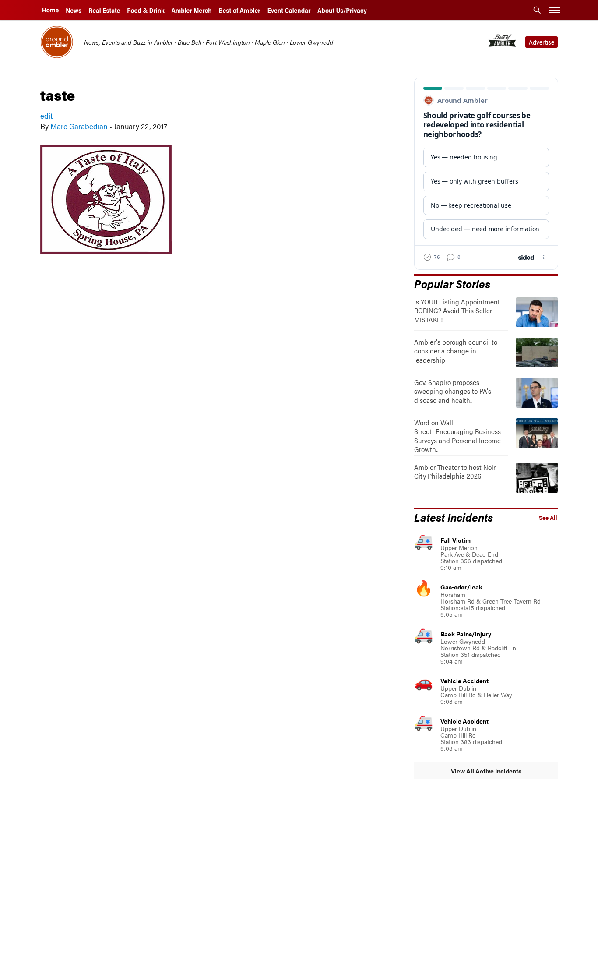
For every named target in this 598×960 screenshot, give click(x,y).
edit (46, 115)
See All (548, 518)
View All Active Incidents (486, 770)
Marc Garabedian (79, 126)
